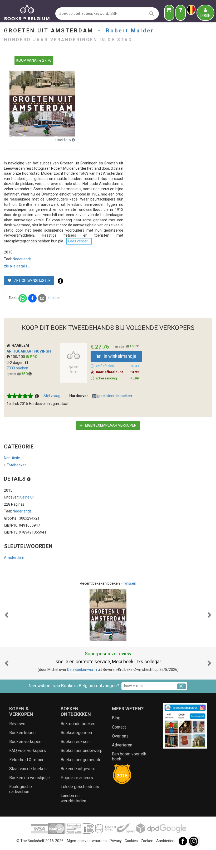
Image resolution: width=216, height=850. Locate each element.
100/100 (18, 357)
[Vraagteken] (180, 13)
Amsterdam (14, 557)
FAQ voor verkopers (27, 750)
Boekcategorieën (76, 732)
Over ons (120, 736)
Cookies (131, 841)
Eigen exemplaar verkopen (110, 425)
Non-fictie (12, 458)
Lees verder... (79, 241)
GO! (181, 686)
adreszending (117, 378)
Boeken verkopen (25, 741)
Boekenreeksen (75, 741)
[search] (151, 13)
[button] (6, 615)
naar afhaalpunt (117, 372)
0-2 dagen (16, 362)
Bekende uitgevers (78, 768)
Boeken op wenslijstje (29, 777)
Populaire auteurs (77, 777)
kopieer (54, 298)
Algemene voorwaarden (86, 841)
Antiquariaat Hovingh (29, 351)
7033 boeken (17, 368)
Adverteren (122, 745)
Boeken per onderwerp (81, 750)
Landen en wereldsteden (73, 798)
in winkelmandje (119, 356)
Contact (119, 727)
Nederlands (22, 259)
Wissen (130, 583)
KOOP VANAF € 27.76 (33, 60)
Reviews (17, 723)
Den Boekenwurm (82, 669)
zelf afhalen (117, 366)
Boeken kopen (22, 732)
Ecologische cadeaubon (20, 789)
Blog (116, 717)
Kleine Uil (26, 497)
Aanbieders (165, 841)
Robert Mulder (130, 30)
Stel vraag (51, 396)
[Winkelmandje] (169, 13)
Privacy (116, 841)
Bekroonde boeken (78, 723)
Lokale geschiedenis (80, 786)
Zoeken (147, 841)
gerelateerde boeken (114, 396)
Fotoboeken (15, 465)
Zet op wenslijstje (32, 281)
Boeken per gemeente (81, 759)
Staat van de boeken (28, 768)
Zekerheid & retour (26, 759)
